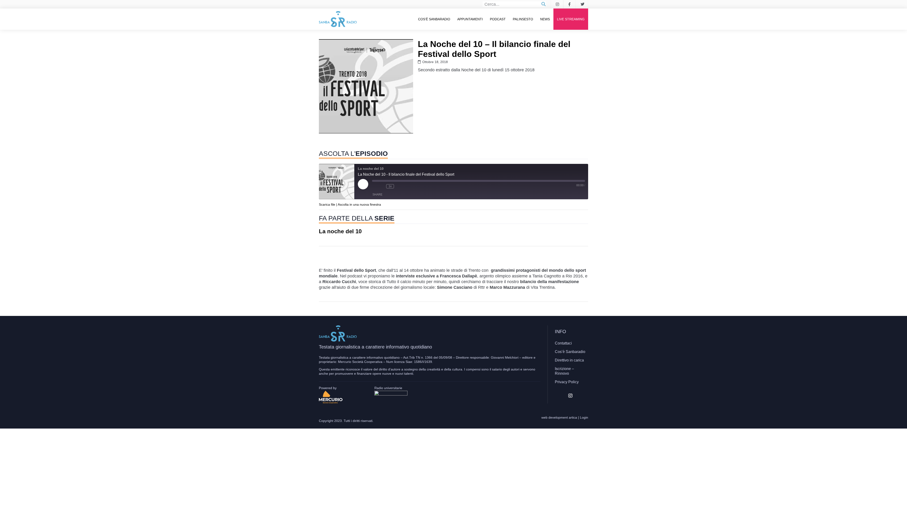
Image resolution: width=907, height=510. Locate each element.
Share (377, 194)
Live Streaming (571, 19)
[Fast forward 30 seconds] (398, 186)
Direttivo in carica (569, 360)
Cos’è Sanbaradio (434, 19)
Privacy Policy (567, 382)
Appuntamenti (470, 19)
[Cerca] (543, 4)
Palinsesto (523, 19)
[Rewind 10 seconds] (381, 186)
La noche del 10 (340, 231)
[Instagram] (570, 395)
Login (584, 417)
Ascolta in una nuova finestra (359, 204)
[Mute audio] (374, 186)
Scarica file (327, 204)
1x (390, 186)
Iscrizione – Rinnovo (564, 371)
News (545, 19)
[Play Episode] (363, 184)
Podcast (498, 19)
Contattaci (563, 343)
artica (573, 417)
